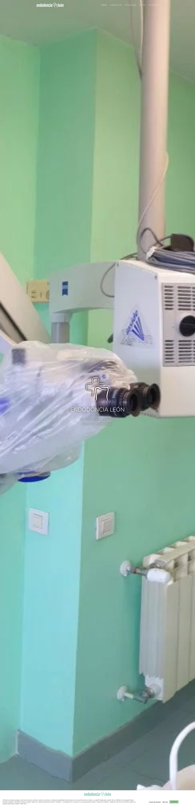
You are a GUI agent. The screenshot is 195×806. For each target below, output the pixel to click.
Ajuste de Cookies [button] (155, 802)
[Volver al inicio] (50, 5)
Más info (165, 802)
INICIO (104, 5)
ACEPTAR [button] (174, 802)
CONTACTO (153, 5)
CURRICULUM (116, 5)
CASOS (142, 5)
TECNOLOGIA (130, 5)
